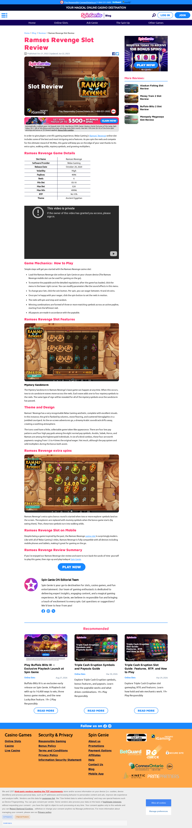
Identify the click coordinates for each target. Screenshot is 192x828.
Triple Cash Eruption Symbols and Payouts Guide (94, 666)
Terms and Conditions (53, 750)
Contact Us (95, 764)
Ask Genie (92, 22)
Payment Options (100, 750)
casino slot (90, 536)
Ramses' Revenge (98, 135)
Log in (165, 15)
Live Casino (12, 750)
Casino (9, 745)
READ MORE (45, 710)
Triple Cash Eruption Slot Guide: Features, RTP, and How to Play (146, 668)
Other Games (155, 22)
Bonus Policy (47, 745)
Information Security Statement (60, 759)
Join (182, 15)
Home (32, 22)
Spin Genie (76, 559)
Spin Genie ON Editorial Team (60, 579)
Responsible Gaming (52, 741)
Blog (34, 33)
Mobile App (96, 773)
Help (91, 759)
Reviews (42, 33)
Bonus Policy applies (66, 130)
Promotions (96, 745)
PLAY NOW (71, 567)
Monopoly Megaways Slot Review (152, 118)
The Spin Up (123, 22)
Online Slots (61, 22)
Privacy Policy (48, 755)
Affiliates (94, 755)
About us (94, 741)
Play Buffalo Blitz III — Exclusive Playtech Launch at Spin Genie (44, 668)
